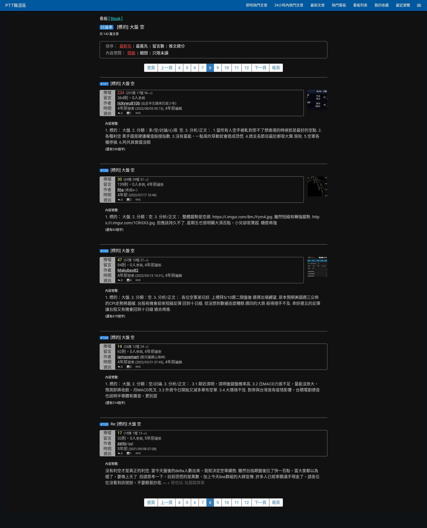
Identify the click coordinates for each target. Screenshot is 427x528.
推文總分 (177, 46)
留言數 (158, 46)
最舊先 (142, 46)
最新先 (125, 46)
